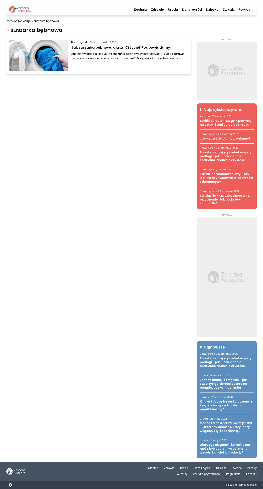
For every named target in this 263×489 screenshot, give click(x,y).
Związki (229, 10)
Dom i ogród (192, 10)
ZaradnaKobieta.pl (18, 21)
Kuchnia (140, 10)
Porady (244, 10)
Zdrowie (157, 10)
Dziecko (212, 10)
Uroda (173, 10)
